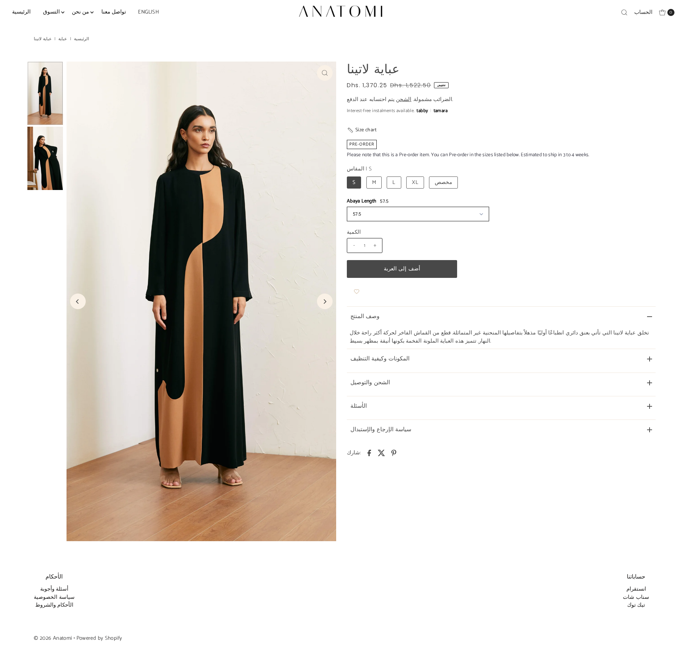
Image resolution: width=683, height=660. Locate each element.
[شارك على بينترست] (393, 453)
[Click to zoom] (325, 73)
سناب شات (636, 597)
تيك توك (636, 605)
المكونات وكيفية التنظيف (379, 359)
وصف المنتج (365, 316)
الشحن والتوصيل (370, 382)
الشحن (403, 99)
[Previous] (78, 301)
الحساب (643, 12)
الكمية (354, 232)
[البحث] (624, 12)
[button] (362, 130)
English (148, 11)
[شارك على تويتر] (381, 453)
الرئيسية (21, 11)
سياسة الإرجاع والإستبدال (380, 429)
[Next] (325, 301)
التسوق (51, 11)
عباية (62, 39)
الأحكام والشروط (54, 605)
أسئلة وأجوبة (54, 589)
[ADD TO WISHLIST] (356, 292)
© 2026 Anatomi (53, 638)
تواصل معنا (113, 11)
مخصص (443, 182)
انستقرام (636, 589)
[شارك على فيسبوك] (369, 453)
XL (415, 182)
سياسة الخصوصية (54, 597)
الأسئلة (358, 406)
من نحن (80, 11)
